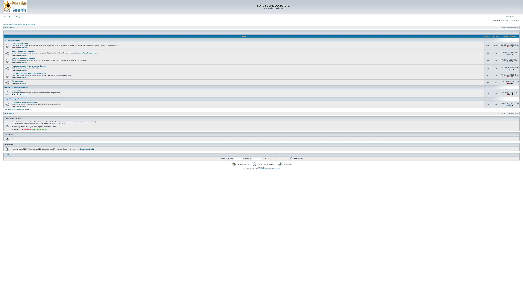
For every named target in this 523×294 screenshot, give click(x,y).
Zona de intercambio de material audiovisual (29, 74)
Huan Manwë (263, 168)
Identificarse (9, 17)
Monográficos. (17, 81)
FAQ (509, 17)
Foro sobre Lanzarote (12, 40)
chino (509, 47)
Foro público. (17, 91)
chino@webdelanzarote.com (88, 53)
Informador (24, 47)
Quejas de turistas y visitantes (23, 59)
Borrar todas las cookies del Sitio (14, 109)
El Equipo (28, 109)
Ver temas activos (29, 24)
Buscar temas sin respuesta (12, 24)
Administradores (26, 129)
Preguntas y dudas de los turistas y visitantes (29, 66)
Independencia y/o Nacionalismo (16, 99)
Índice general (9, 27)
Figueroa (508, 105)
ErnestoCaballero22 (87, 149)
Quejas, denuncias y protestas (23, 51)
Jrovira (508, 69)
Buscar (516, 17)
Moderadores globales (39, 129)
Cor (508, 54)
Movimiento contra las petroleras (16, 87)
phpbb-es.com (275, 168)
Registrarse (21, 17)
